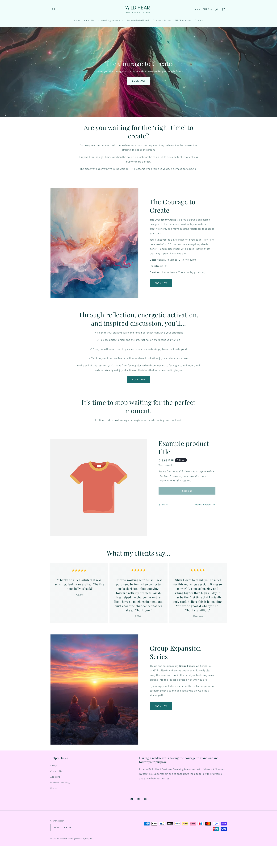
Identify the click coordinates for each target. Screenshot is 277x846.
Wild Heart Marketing (66, 839)
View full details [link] (203, 504)
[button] (53, 9)
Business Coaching (60, 782)
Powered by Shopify (83, 839)
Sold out (187, 490)
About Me (55, 776)
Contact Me (56, 771)
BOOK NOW (138, 80)
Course (54, 788)
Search (53, 765)
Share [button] (165, 504)
